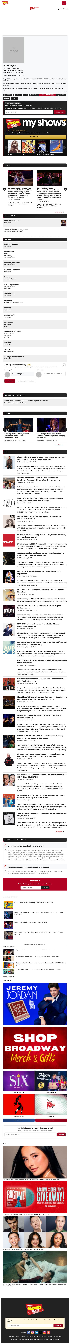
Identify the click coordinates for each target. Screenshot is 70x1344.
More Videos (59, 445)
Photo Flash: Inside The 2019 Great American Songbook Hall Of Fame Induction (20, 204)
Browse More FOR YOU (33, 944)
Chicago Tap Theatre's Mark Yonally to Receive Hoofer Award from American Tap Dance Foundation (40, 755)
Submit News (36, 1336)
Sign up (61, 1134)
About (17, 1336)
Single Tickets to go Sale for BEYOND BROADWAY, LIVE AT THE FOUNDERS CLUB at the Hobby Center (35, 79)
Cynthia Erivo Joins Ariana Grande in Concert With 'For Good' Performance (38, 950)
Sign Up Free (60, 112)
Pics (17, 95)
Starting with (8, 370)
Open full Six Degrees (26, 381)
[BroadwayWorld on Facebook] (28, 1332)
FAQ (15, 98)
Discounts (51, 1120)
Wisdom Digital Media (30, 1339)
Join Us (29, 1336)
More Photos (59, 212)
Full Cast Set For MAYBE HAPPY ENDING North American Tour (23, 1249)
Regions (44, 1336)
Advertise (11, 1336)
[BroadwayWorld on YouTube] (48, 1332)
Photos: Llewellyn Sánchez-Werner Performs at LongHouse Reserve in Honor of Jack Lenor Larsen (35, 84)
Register (54, 3)
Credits (34, 95)
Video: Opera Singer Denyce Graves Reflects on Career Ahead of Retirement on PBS (17, 435)
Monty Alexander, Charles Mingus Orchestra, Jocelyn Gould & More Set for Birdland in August (33, 88)
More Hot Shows (18, 1120)
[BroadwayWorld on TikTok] (40, 1332)
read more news (63, 92)
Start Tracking (35, 137)
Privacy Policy (54, 1339)
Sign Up (45, 888)
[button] (64, 3)
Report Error (58, 1336)
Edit (7, 98)
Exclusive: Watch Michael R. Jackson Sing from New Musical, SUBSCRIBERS (37, 956)
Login (59, 3)
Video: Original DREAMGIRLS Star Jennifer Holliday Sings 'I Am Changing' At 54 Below (51, 435)
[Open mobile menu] (68, 3)
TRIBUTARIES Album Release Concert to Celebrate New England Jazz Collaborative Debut (40, 554)
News (25, 95)
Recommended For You (10, 897)
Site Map (50, 1336)
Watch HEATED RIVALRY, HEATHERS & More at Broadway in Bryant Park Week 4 (38, 969)
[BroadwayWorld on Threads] (44, 1332)
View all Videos (8, 977)
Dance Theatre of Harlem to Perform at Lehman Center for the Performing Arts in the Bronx (41, 796)
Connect (9, 381)
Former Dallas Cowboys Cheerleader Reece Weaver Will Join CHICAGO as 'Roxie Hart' (31, 1179)
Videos (8, 95)
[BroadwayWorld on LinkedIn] (36, 1332)
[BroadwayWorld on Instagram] (32, 1332)
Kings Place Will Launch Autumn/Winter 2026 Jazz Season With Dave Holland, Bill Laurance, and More (42, 698)
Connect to (39, 370)
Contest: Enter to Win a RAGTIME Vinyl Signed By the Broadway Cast (26, 1214)
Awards (62, 95)
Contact (23, 1336)
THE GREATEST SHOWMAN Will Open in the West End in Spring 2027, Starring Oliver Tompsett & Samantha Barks (34, 1285)
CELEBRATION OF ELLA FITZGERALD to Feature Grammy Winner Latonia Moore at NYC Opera (40, 737)
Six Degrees (48, 95)
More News (59, 832)
